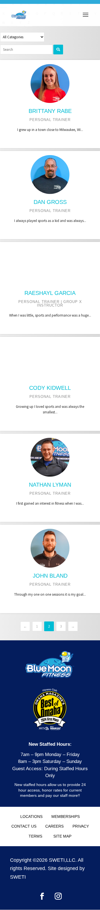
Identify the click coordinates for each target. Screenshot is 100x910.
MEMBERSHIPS (65, 816)
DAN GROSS (50, 202)
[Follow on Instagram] (58, 896)
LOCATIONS (31, 816)
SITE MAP (62, 836)
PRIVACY (80, 826)
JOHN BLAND (50, 576)
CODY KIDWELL (50, 388)
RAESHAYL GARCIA (50, 293)
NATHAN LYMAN (50, 485)
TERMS (35, 836)
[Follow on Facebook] (42, 896)
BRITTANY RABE (50, 111)
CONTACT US (23, 826)
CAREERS (54, 826)
